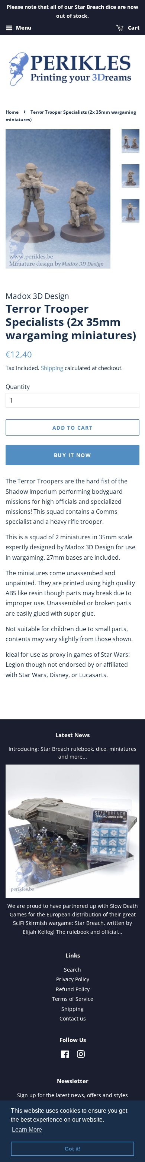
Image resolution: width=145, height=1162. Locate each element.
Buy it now (72, 455)
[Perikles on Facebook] (65, 1055)
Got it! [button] (73, 1149)
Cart (132, 27)
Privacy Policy (72, 979)
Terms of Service (72, 998)
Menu (22, 27)
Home (12, 112)
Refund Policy (73, 989)
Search (72, 969)
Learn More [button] (27, 1129)
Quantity (18, 387)
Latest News (72, 735)
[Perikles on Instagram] (81, 1055)
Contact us (72, 1018)
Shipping (52, 368)
